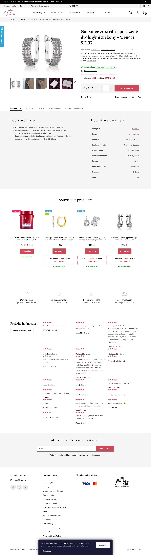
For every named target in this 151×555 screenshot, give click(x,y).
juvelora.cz (19, 487)
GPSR (45, 511)
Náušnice (135, 128)
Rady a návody (48, 524)
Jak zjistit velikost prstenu (52, 515)
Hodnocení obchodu (50, 499)
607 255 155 (20, 475)
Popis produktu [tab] (16, 108)
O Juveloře (47, 520)
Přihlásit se (105, 449)
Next (138, 239)
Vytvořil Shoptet (135, 549)
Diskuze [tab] (41, 108)
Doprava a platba (10, 6)
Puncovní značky (48, 495)
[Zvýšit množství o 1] (111, 88)
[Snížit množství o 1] (101, 88)
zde (90, 546)
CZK (144, 6)
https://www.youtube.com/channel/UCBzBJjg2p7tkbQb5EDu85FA (25, 487)
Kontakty (23, 6)
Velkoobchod (47, 532)
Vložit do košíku (126, 88)
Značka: (86, 97)
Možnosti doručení (90, 71)
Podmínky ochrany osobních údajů (55, 507)
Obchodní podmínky (50, 503)
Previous (12, 239)
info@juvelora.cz (22, 480)
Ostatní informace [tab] (54, 108)
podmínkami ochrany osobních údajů (87, 455)
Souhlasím (103, 545)
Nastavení (47, 551)
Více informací (91, 61)
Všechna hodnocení (22, 331)
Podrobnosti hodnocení (108, 50)
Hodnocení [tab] (30, 108)
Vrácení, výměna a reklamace (40, 6)
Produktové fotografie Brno (52, 536)
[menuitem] (37, 12)
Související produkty (73, 108)
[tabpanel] (26, 241)
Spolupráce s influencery (51, 528)
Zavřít (93, 96)
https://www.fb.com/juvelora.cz (13, 487)
